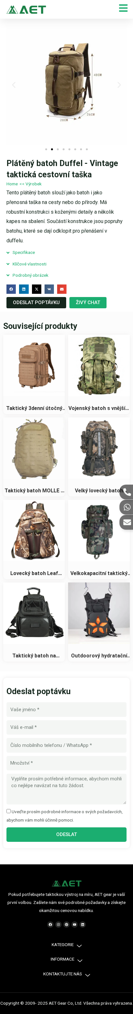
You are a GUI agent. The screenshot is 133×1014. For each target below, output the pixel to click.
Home (12, 183)
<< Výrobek (30, 183)
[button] (14, 85)
